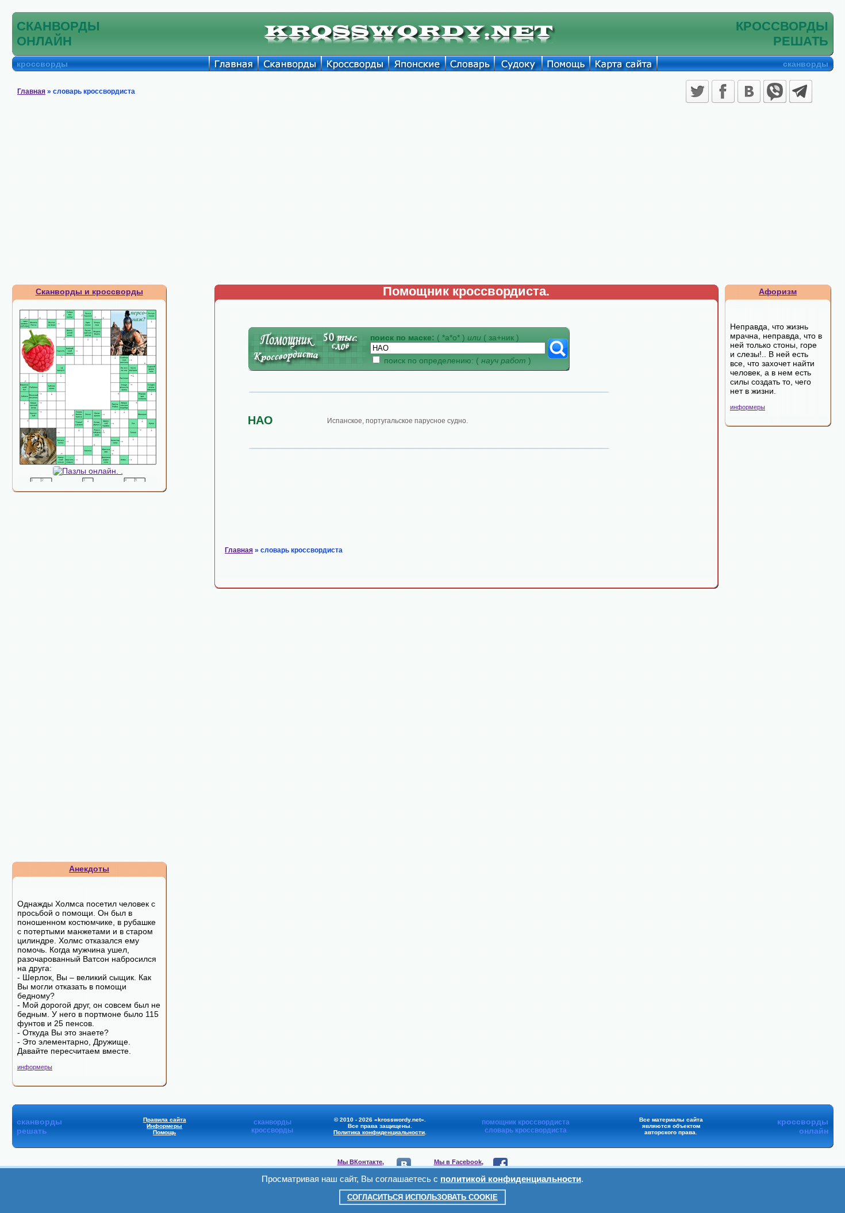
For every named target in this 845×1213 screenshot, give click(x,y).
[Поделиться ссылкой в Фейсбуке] (723, 91)
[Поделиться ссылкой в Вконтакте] (749, 91)
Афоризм (778, 291)
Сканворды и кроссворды (89, 291)
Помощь (164, 1132)
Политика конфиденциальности (379, 1132)
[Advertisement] (422, 197)
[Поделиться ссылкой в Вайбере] (774, 91)
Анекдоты (89, 868)
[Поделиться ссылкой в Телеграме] (800, 91)
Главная (31, 91)
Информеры (164, 1126)
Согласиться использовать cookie (422, 1197)
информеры (34, 1067)
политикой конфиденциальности (510, 1179)
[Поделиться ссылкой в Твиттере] (697, 91)
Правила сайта (164, 1119)
